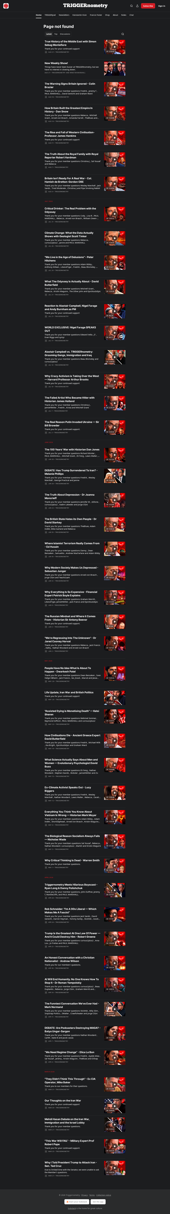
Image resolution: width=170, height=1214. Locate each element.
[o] (114, 47)
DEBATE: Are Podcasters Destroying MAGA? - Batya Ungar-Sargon (73, 1029)
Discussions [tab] (65, 34)
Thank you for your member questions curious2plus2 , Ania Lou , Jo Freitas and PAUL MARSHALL (72, 941)
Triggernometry (62, 52)
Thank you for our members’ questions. (63, 964)
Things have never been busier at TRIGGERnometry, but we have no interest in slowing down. (72, 68)
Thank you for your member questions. (62, 864)
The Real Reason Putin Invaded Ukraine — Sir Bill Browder (72, 424)
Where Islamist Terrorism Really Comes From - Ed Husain (72, 545)
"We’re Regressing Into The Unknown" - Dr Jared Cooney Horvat (70, 639)
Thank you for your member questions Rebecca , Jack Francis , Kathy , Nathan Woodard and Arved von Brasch (72, 646)
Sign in (161, 6)
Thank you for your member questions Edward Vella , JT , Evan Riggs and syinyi (71, 336)
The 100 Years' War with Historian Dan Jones (72, 449)
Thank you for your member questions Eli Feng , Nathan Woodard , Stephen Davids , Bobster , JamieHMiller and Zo (71, 771)
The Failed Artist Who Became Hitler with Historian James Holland (70, 399)
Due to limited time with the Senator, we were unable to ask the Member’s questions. (72, 1171)
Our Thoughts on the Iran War (63, 1100)
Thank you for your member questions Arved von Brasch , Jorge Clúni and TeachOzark (71, 576)
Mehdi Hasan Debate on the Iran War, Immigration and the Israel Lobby (67, 1121)
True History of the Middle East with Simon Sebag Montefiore (70, 43)
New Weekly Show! (56, 63)
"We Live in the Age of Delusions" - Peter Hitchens (69, 259)
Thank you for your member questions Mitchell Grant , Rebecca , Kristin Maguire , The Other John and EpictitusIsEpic (73, 290)
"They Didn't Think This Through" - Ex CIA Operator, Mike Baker (70, 1080)
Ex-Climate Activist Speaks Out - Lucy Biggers (68, 789)
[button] (38, 15)
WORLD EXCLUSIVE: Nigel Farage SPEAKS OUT (70, 329)
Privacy (84, 1195)
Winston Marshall (77, 73)
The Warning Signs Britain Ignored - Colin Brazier (70, 85)
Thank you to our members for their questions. (66, 1086)
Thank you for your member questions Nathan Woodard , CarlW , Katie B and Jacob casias (71, 1036)
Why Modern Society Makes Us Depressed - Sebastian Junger (71, 569)
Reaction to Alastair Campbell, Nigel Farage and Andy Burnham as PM (71, 307)
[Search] (131, 6)
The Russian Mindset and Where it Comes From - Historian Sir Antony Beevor (70, 618)
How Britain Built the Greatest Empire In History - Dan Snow (69, 110)
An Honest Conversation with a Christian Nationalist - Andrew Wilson (69, 959)
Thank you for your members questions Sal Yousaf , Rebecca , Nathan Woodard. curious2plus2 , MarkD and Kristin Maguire (73, 844)
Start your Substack (78, 1201)
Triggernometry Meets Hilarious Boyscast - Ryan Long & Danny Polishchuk (71, 886)
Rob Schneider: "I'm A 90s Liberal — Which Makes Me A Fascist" (70, 910)
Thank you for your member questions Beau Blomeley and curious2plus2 (71, 360)
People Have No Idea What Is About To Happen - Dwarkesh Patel (68, 670)
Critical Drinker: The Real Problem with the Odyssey (70, 210)
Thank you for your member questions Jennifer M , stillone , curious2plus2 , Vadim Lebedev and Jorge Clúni (72, 503)
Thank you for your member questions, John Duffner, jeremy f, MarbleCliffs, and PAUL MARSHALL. (72, 893)
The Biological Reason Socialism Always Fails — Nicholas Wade (72, 838)
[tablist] (58, 34)
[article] (85, 48)
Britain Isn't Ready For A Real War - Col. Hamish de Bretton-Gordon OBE (68, 180)
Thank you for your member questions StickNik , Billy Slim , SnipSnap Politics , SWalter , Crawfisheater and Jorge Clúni (72, 1012)
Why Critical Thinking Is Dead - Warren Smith (72, 860)
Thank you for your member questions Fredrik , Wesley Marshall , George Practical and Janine (70, 479)
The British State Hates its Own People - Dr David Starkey (71, 521)
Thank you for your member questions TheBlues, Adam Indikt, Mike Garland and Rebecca (70, 527)
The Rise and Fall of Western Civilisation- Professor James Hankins (70, 134)
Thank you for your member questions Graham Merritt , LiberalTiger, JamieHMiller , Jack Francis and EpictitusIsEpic (71, 600)
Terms (92, 1195)
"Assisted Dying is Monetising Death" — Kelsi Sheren (72, 713)
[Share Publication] (137, 6)
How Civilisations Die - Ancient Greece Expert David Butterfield (72, 737)
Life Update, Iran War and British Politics (69, 692)
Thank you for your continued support (62, 48)
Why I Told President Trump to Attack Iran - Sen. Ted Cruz (71, 1164)
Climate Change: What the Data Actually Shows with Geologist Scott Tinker (69, 234)
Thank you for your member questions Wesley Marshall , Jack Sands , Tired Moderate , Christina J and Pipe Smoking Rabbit (73, 186)
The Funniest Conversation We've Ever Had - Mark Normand (72, 1005)
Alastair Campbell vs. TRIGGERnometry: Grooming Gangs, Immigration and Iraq (69, 353)
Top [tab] (55, 34)
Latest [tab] (49, 34)
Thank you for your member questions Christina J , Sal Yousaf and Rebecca (72, 162)
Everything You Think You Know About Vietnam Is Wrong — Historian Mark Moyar (70, 813)
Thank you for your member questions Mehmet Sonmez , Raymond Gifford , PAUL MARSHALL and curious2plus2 (71, 719)
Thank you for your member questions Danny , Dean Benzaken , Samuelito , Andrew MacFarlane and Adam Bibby (72, 551)
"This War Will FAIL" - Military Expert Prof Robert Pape (69, 1142)
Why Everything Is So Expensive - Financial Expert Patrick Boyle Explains (71, 593)
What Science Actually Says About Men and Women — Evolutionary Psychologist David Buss (71, 763)
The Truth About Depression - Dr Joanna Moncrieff (69, 496)
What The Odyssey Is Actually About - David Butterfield (72, 283)
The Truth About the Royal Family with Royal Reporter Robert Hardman (71, 156)
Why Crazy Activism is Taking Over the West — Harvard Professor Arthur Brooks (72, 378)
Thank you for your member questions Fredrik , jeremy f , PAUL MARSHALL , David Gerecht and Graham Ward (71, 92)
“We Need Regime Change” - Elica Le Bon (69, 1052)
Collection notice (103, 1195)
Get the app (98, 1201)
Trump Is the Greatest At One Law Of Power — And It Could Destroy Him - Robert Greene (72, 935)
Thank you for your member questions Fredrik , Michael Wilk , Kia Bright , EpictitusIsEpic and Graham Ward (72, 743)
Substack (72, 1208)
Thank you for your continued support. (62, 429)
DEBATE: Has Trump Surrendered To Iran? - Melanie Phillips (71, 472)
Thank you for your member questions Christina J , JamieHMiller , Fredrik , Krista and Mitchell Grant (68, 406)
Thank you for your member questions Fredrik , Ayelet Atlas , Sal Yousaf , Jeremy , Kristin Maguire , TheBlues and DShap (72, 1057)
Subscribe (148, 6)
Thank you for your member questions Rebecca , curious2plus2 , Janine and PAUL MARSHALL (67, 241)
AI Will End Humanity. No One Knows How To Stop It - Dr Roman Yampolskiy (72, 981)
